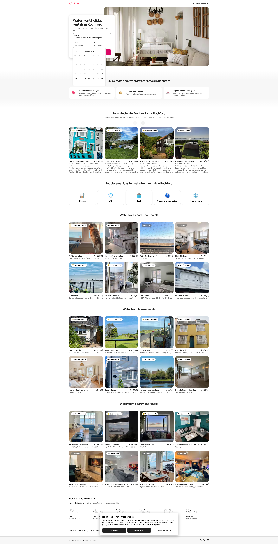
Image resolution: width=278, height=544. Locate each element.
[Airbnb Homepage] (74, 3)
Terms (94, 540)
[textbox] (82, 45)
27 (89, 78)
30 (102, 78)
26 (85, 78)
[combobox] (92, 37)
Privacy (87, 540)
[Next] (143, 123)
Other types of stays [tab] (94, 503)
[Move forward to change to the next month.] (101, 51)
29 (98, 78)
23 (102, 74)
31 (76, 83)
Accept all (114, 530)
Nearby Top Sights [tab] (112, 503)
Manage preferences (164, 530)
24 (76, 78)
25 (80, 78)
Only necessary (139, 530)
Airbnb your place (200, 3)
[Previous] (135, 123)
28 (93, 78)
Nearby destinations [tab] (76, 503)
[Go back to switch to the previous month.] (76, 51)
